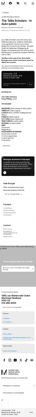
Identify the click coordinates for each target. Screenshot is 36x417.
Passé (31, 412)
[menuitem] (3, 3)
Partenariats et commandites (13, 393)
